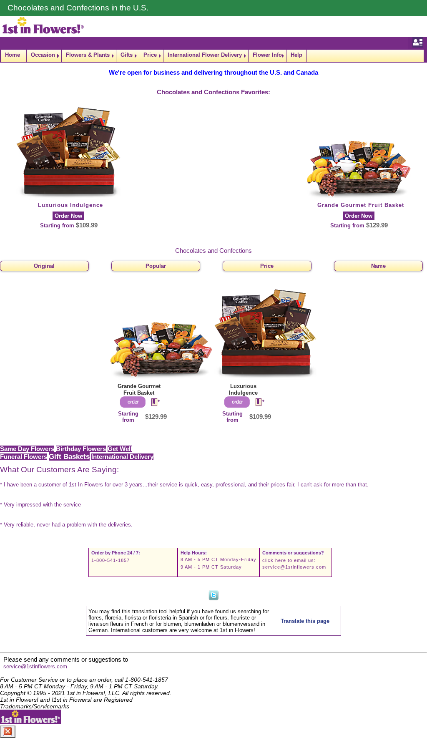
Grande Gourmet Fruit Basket (360, 205)
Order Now (68, 216)
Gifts (127, 55)
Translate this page (305, 621)
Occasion (43, 55)
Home (12, 55)
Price (150, 55)
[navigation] (213, 56)
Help (296, 55)
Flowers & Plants (88, 55)
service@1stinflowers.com (294, 566)
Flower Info (267, 55)
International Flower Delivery (205, 55)
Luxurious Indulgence (70, 205)
